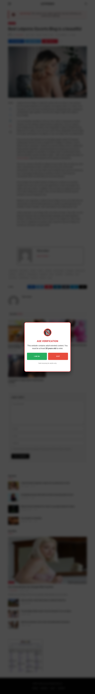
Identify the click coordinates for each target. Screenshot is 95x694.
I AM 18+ (37, 356)
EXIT (58, 356)
